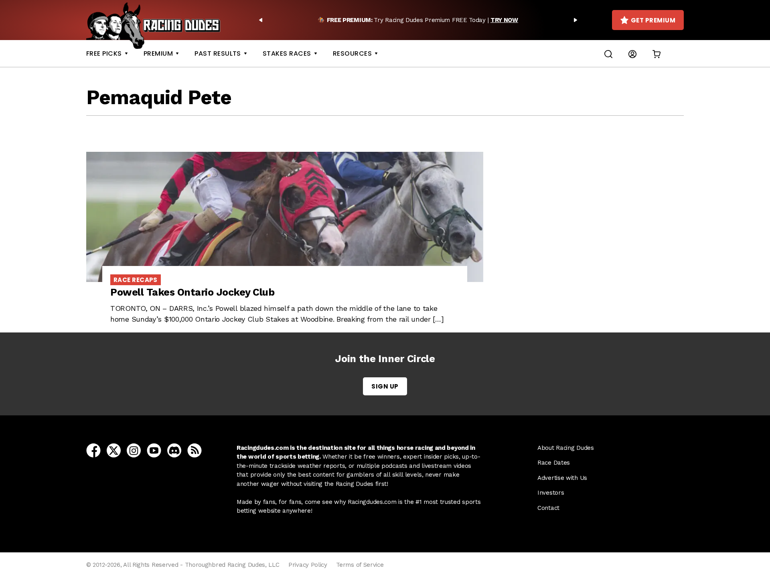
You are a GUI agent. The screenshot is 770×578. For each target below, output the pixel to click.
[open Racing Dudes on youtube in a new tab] (154, 449)
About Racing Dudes (565, 447)
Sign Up (384, 386)
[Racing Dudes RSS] (194, 449)
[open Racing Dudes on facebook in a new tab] (93, 449)
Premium (158, 53)
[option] (418, 20)
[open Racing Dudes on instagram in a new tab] (134, 449)
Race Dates (553, 462)
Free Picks (104, 53)
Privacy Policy (307, 564)
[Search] (608, 53)
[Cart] (656, 53)
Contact (548, 508)
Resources (352, 53)
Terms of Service (359, 564)
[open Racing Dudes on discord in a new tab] (174, 449)
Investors (550, 492)
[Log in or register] (632, 53)
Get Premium (653, 20)
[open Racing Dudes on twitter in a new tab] (114, 449)
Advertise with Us (562, 477)
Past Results (218, 53)
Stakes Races (287, 53)
